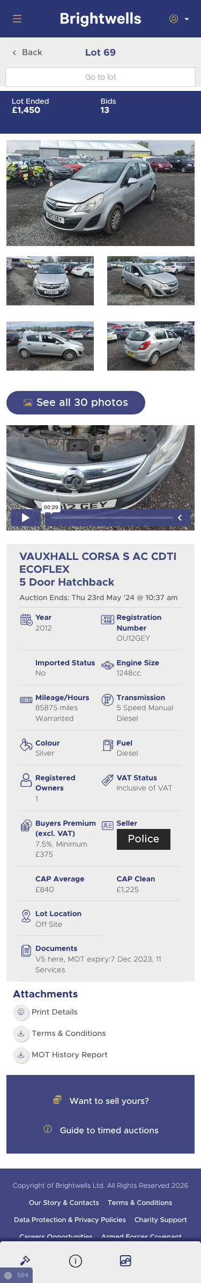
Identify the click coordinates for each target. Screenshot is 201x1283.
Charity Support (161, 1220)
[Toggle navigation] (15, 18)
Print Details (55, 1012)
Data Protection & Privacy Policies (70, 1220)
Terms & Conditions (69, 1034)
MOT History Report (70, 1055)
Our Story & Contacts (64, 1203)
